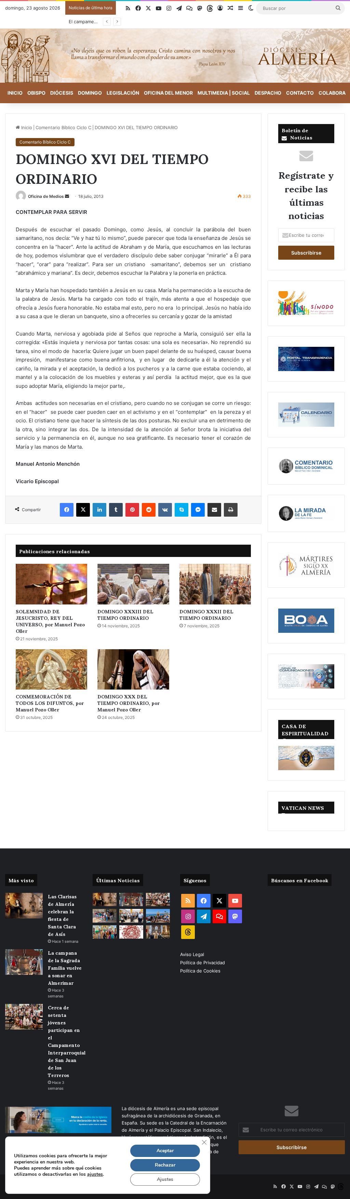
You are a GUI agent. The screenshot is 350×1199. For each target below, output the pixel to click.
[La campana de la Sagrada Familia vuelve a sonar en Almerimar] (24, 962)
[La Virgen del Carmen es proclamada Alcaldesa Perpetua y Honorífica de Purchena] (158, 932)
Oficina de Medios (46, 196)
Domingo (90, 93)
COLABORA (332, 93)
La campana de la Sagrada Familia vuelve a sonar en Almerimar (65, 967)
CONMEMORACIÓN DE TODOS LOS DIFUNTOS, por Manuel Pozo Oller (50, 702)
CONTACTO (300, 93)
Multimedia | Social (224, 93)
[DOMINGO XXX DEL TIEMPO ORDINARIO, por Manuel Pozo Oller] (133, 669)
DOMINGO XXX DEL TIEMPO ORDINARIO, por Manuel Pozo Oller (128, 702)
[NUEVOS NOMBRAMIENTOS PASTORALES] (131, 932)
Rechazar (165, 1165)
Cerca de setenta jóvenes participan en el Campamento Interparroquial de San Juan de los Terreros (66, 1041)
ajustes (95, 1174)
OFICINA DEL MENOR (168, 93)
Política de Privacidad (203, 962)
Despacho (268, 93)
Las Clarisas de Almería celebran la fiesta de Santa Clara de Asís (62, 915)
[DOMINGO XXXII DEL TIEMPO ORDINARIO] (215, 584)
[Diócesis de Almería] (175, 55)
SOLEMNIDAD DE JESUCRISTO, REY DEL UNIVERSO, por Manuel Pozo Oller (50, 621)
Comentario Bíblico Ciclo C (63, 127)
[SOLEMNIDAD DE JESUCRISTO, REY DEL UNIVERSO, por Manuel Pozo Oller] (51, 584)
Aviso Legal (192, 954)
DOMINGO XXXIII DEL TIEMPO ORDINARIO (125, 614)
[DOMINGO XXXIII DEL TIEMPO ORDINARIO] (133, 584)
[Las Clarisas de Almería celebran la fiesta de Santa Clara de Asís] (24, 905)
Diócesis (61, 93)
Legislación (123, 93)
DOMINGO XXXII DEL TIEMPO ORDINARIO (206, 614)
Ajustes (165, 1179)
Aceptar (165, 1150)
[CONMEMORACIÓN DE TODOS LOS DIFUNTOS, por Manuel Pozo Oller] (51, 669)
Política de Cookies (200, 970)
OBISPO (36, 93)
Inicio (15, 93)
